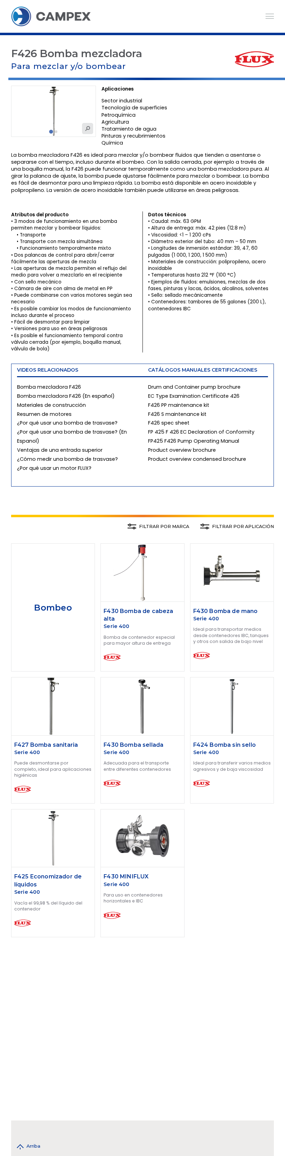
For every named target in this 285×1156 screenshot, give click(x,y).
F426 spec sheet (168, 422)
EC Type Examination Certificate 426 (193, 396)
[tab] (51, 131)
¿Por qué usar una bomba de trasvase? (67, 422)
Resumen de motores (44, 414)
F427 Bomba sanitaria (46, 745)
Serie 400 (116, 626)
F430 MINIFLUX (126, 876)
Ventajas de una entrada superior (60, 450)
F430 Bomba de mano (225, 611)
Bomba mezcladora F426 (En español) (66, 396)
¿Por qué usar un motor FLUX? (54, 468)
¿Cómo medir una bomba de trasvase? (67, 459)
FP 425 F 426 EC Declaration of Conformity (201, 431)
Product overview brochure (182, 450)
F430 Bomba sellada (133, 745)
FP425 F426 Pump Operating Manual (193, 440)
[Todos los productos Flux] (254, 59)
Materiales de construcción (51, 405)
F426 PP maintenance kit (178, 405)
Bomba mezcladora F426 (49, 386)
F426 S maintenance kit (177, 414)
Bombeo (53, 608)
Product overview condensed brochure (197, 459)
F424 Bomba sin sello (224, 745)
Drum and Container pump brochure (194, 386)
